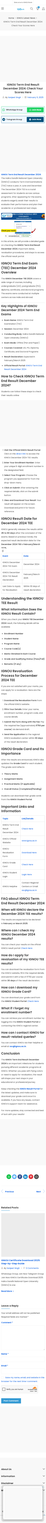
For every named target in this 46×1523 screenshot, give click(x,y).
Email (4, 1365)
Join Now (36, 109)
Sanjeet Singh (14, 97)
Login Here (27, 874)
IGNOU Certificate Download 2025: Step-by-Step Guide (20, 1262)
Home (11, 18)
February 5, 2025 (35, 97)
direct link (21, 453)
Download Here (29, 852)
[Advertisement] (23, 59)
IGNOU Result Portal (29, 1088)
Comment (7, 1322)
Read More (7, 1291)
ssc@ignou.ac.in (29, 890)
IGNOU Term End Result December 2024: (21, 174)
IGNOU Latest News (26, 18)
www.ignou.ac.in (29, 840)
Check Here (27, 828)
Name (5, 1353)
